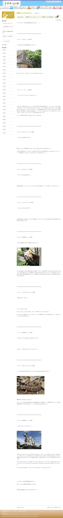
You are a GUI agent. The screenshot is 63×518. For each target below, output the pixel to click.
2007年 (4, 112)
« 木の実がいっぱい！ (20, 507)
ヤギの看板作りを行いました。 (8, 27)
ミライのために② (6, 41)
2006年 (4, 116)
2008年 (4, 109)
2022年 (4, 63)
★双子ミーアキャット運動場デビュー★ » (54, 507)
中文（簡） (55, 1)
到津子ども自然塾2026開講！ (8, 32)
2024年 (4, 56)
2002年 (4, 129)
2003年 (4, 126)
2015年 (4, 86)
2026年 (4, 49)
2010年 (4, 102)
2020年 (4, 69)
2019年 (4, 73)
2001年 (4, 132)
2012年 (4, 96)
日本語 (48, 1)
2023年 (4, 59)
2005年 (4, 119)
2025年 (4, 53)
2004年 (4, 122)
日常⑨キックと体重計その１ (8, 37)
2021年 (4, 66)
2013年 (4, 93)
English (51, 1)
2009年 (4, 106)
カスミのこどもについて (7, 23)
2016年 (4, 83)
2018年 (4, 76)
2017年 (4, 79)
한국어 (59, 1)
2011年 (4, 99)
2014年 (4, 89)
